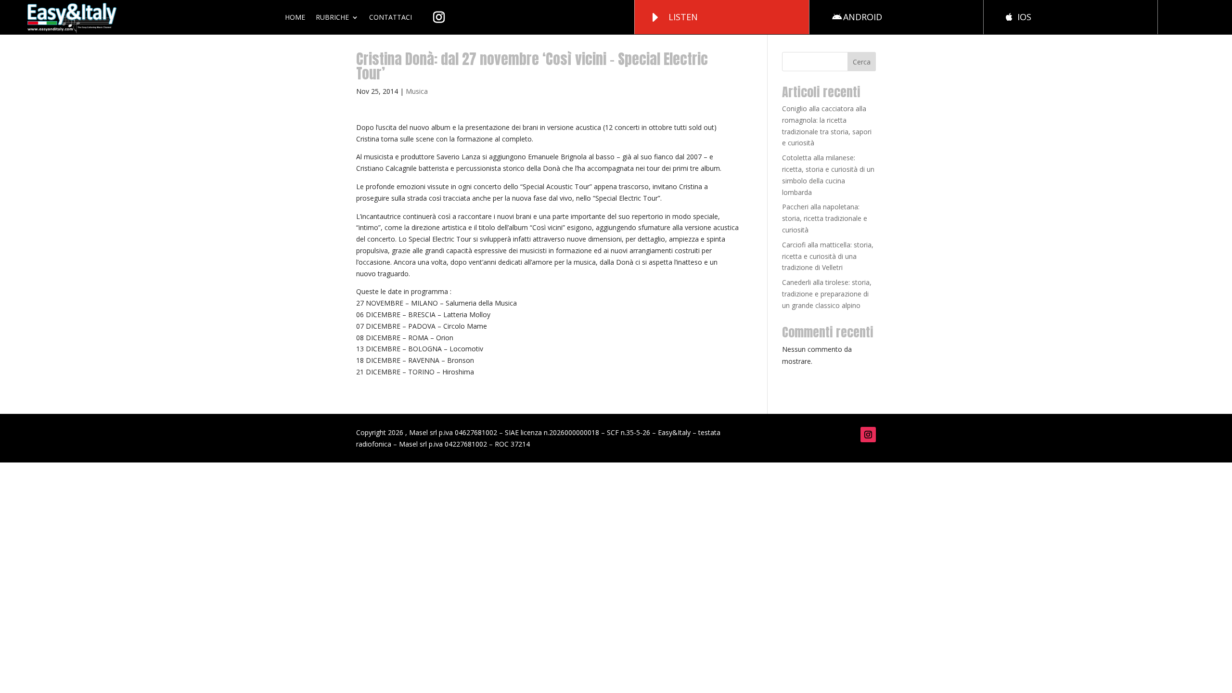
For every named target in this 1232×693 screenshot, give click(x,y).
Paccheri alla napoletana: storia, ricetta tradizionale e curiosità (824, 218)
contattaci (390, 17)
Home (295, 17)
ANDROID (862, 17)
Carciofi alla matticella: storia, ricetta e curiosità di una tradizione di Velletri (827, 256)
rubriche (332, 17)
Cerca (862, 61)
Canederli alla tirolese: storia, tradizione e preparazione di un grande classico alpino (827, 294)
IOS (1024, 17)
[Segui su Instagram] (868, 434)
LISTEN (683, 17)
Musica (417, 91)
